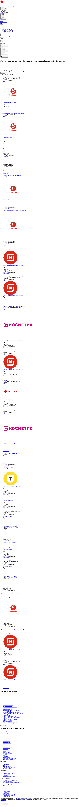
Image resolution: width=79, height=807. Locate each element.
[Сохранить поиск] (1, 41)
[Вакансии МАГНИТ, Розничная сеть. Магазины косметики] (40, 325)
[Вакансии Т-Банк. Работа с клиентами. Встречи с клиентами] (40, 479)
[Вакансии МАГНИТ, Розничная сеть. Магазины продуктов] (40, 258)
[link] (2, 17)
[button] (1, 20)
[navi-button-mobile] (1, 24)
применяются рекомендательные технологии (23, 798)
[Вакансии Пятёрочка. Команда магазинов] (40, 92)
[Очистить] (2, 38)
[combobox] (5, 35)
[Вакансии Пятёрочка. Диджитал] (40, 127)
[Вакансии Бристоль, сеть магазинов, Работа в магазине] (40, 391)
